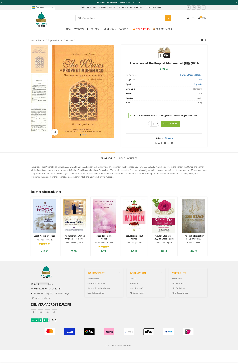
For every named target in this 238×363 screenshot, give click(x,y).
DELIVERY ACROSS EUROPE (51, 304)
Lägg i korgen (170, 124)
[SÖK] (168, 18)
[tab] (108, 156)
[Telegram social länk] (172, 143)
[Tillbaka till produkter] (202, 40)
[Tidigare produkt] (199, 40)
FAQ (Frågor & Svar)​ (96, 293)
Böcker (41, 40)
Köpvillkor (134, 283)
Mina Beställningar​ (180, 293)
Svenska (39, 7)
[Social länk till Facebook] (189, 7)
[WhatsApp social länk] (199, 7)
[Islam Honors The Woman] (104, 216)
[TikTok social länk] (204, 7)
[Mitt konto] (188, 18)
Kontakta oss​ (93, 278)
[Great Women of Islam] (44, 216)
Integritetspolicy (137, 288)
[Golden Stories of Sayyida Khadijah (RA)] (163, 216)
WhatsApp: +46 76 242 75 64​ (48, 288)
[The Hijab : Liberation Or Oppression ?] (193, 216)
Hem (33, 40)
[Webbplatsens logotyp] (41, 18)
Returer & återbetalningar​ (99, 288)
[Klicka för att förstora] (54, 132)
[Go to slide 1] (80, 135)
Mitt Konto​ (177, 278)
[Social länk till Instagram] (194, 7)
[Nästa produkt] (205, 40)
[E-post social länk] (165, 143)
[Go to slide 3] (86, 135)
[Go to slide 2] (83, 135)
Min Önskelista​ (178, 288)
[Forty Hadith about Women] (134, 216)
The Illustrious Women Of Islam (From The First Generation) (74, 239)
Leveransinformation (96, 283)
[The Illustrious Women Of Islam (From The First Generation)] (74, 216)
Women (69, 40)
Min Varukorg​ (178, 283)
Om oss (133, 278)
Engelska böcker (55, 40)
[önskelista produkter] (193, 18)
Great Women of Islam (44, 236)
